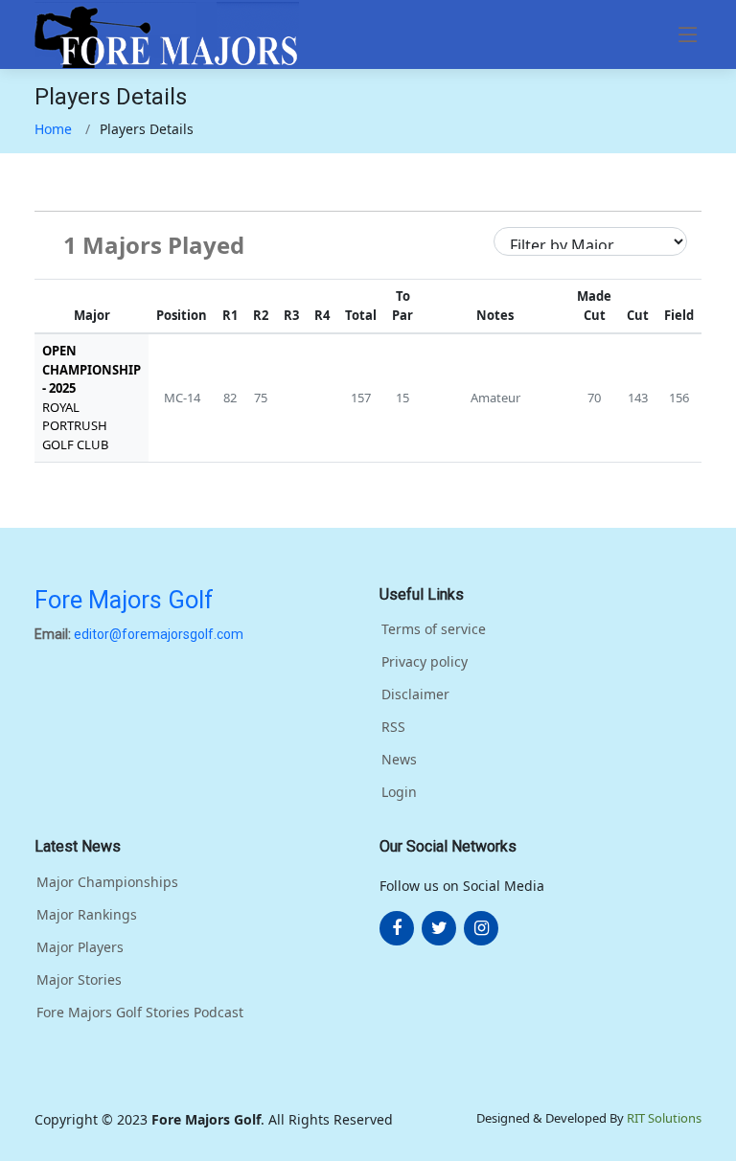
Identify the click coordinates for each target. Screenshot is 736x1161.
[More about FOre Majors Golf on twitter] (439, 928)
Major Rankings (86, 915)
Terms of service (433, 629)
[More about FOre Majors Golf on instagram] (481, 928)
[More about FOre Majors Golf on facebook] (397, 928)
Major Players (80, 947)
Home (53, 129)
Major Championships (107, 882)
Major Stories (79, 980)
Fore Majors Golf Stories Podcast (139, 1012)
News (399, 759)
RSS (393, 727)
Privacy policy (424, 662)
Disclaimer (415, 694)
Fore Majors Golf (124, 599)
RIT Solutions (664, 1118)
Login (399, 792)
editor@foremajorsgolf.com (158, 634)
